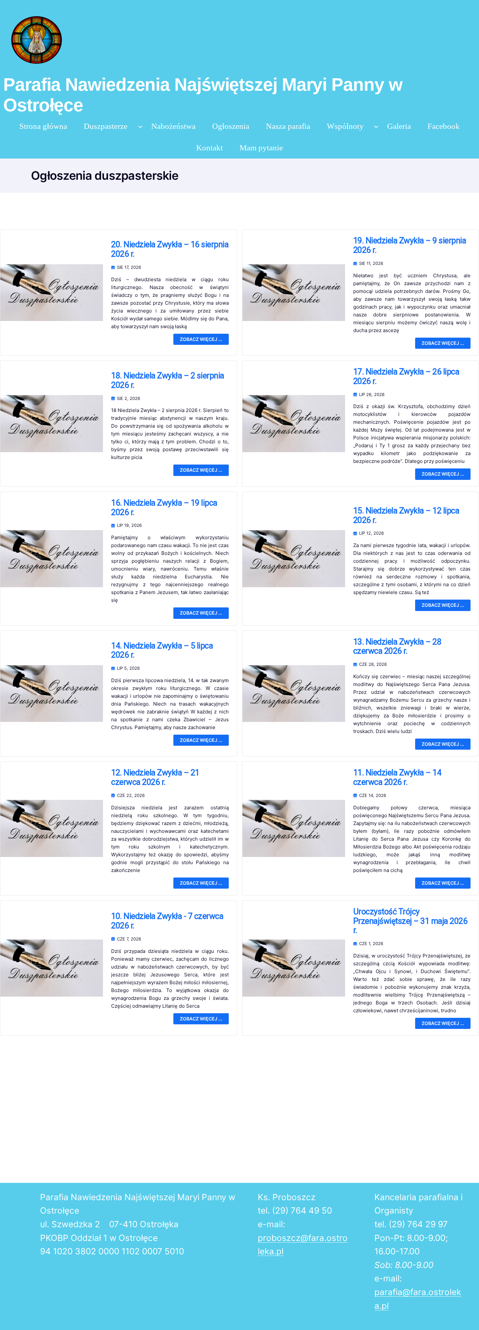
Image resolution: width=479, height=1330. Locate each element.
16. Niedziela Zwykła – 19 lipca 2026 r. (164, 507)
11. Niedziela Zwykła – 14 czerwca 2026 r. (397, 777)
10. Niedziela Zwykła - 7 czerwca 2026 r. (167, 921)
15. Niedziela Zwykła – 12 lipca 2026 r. (406, 515)
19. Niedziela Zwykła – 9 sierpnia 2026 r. (409, 245)
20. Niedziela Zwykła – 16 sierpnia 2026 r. (169, 249)
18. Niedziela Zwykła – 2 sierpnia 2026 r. (167, 380)
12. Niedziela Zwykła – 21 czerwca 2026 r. (155, 777)
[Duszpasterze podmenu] (140, 126)
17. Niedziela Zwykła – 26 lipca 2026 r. (406, 376)
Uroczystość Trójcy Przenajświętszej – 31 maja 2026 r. (410, 921)
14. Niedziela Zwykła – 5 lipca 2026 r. (162, 650)
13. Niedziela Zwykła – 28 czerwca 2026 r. (397, 646)
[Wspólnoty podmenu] (376, 126)
